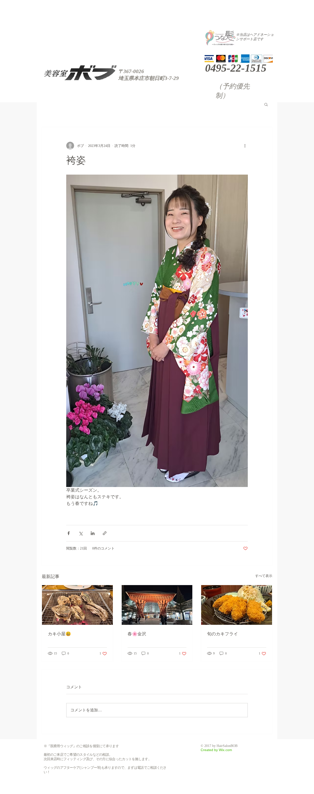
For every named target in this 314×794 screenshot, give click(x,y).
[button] (266, 104)
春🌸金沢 (137, 633)
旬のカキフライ (222, 633)
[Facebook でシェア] (68, 533)
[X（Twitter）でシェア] (80, 533)
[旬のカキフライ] (236, 605)
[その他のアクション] (245, 146)
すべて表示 (263, 576)
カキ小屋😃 (59, 633)
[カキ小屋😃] (77, 605)
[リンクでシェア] (104, 533)
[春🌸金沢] (157, 605)
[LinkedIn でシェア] (92, 533)
